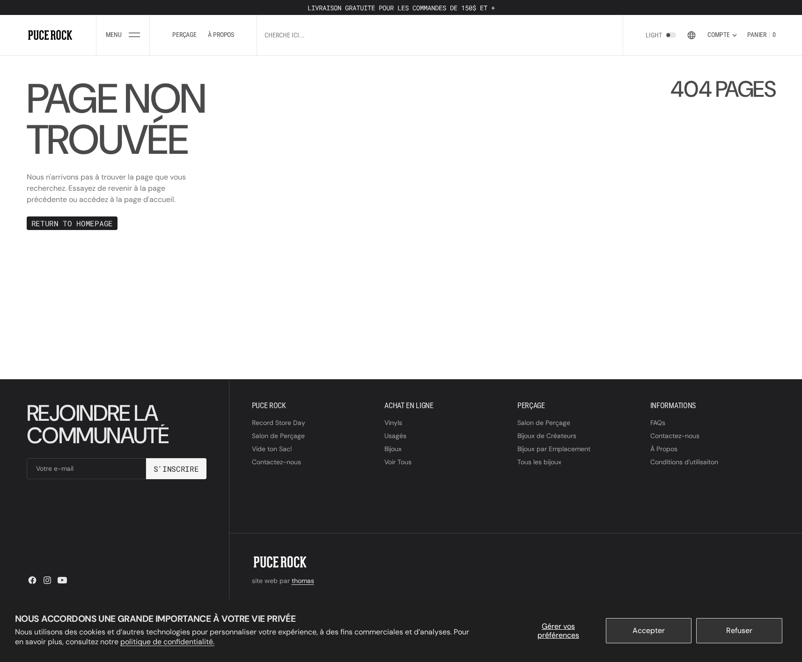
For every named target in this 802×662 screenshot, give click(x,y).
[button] (123, 35)
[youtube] (62, 580)
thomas (303, 580)
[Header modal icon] (134, 35)
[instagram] (47, 580)
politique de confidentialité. (167, 642)
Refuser (739, 630)
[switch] (671, 35)
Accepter (649, 630)
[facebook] (32, 580)
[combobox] (367, 34)
